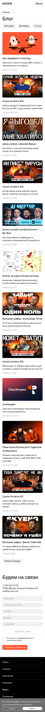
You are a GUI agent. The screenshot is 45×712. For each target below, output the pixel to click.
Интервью (24, 26)
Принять (32, 708)
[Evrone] (7, 3)
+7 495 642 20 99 (10, 585)
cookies (16, 702)
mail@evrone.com (10, 591)
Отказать (12, 708)
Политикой (22, 638)
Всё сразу (9, 26)
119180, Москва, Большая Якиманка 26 (20, 588)
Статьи (37, 26)
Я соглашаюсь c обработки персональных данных (20, 639)
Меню (39, 3)
